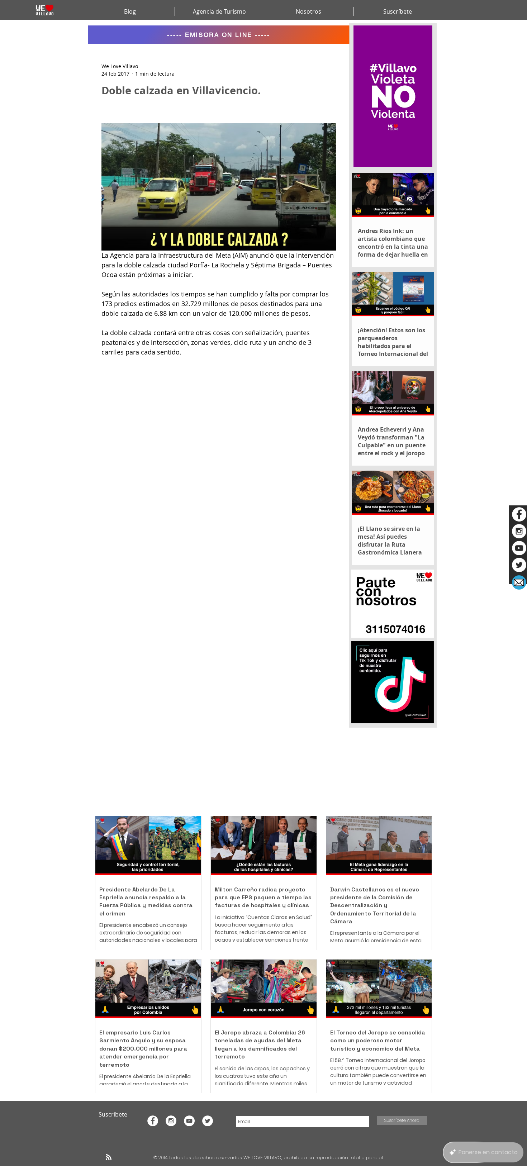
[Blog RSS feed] (108, 1157)
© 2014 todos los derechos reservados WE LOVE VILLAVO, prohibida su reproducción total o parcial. (269, 1157)
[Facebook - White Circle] (519, 514)
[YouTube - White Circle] (519, 548)
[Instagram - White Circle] (519, 531)
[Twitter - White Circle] (519, 565)
